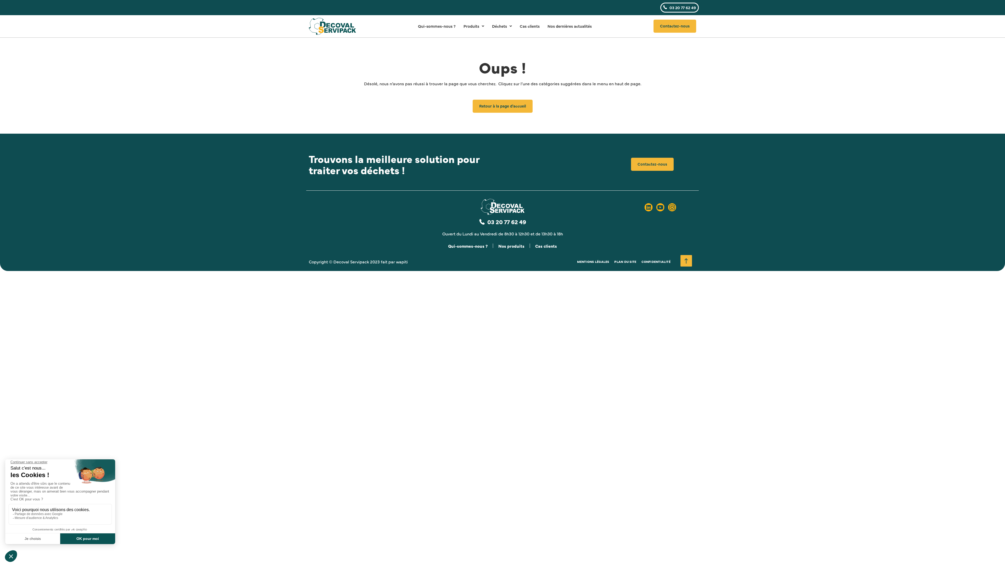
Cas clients (530, 26)
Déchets (499, 26)
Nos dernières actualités (570, 26)
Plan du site (625, 261)
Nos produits (511, 246)
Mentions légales (593, 261)
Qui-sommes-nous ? (437, 26)
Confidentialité (656, 261)
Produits (471, 26)
